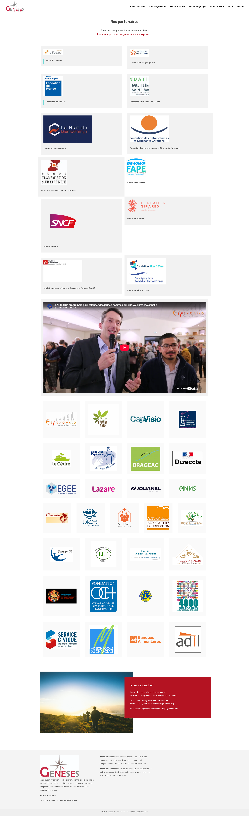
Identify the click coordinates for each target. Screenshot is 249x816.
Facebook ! (174, 708)
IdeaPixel (144, 811)
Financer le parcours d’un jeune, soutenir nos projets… (124, 34)
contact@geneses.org (163, 703)
